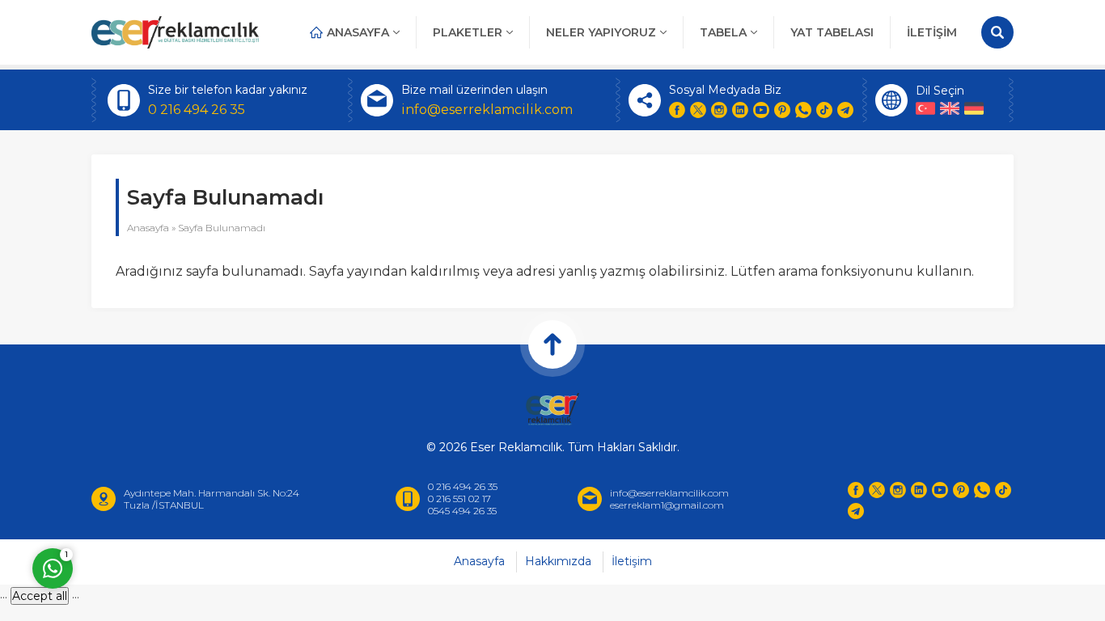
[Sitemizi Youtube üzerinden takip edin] (761, 110)
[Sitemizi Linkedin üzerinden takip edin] (740, 110)
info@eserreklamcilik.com (487, 109)
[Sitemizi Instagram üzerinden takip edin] (719, 110)
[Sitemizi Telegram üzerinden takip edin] (845, 110)
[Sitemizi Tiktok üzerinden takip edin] (824, 110)
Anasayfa (148, 228)
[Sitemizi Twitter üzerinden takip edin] (698, 110)
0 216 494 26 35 (196, 109)
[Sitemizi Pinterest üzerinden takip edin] (782, 110)
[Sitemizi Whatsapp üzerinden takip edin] (803, 110)
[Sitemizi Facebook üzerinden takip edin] (677, 110)
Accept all (39, 596)
